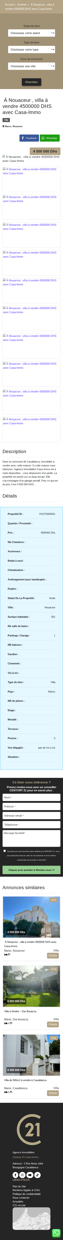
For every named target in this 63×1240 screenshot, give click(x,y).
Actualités (18, 1201)
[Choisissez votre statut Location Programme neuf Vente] (31, 33)
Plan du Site (19, 1186)
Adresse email (14, 815)
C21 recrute (19, 1205)
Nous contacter (21, 1197)
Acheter (22, 4)
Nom (8, 797)
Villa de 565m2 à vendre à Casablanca (25, 1080)
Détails (53, 955)
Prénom (10, 806)
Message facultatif (14, 833)
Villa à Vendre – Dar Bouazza (20, 1011)
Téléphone (11, 824)
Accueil (10, 4)
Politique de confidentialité (27, 1194)
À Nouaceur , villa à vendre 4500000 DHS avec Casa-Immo (30, 943)
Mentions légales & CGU (26, 1190)
